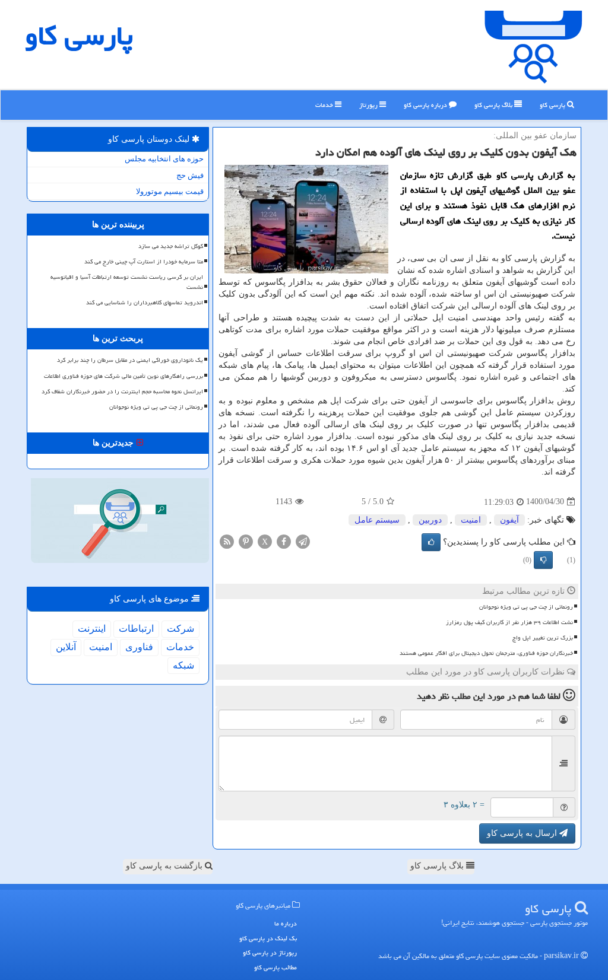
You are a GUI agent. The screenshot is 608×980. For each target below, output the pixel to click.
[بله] (431, 542)
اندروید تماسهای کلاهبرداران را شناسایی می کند (144, 302)
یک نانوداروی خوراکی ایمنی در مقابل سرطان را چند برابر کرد (130, 360)
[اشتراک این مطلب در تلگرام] (302, 540)
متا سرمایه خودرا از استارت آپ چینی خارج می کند (143, 262)
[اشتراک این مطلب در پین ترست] (246, 540)
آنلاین (66, 647)
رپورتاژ (369, 104)
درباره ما (285, 923)
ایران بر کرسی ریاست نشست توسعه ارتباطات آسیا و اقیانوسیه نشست (126, 282)
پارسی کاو (553, 104)
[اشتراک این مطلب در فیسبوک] (284, 540)
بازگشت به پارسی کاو (165, 865)
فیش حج (190, 175)
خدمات (325, 104)
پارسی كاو (79, 35)
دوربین (430, 520)
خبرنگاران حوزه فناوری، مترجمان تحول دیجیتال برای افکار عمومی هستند (486, 653)
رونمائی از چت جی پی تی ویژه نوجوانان (526, 607)
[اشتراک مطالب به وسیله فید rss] (226, 540)
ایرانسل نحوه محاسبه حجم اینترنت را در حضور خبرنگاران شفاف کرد (122, 391)
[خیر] (543, 560)
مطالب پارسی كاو (275, 967)
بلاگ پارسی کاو (438, 865)
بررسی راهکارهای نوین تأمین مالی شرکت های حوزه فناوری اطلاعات (123, 376)
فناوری (139, 647)
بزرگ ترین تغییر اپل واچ (542, 638)
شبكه (183, 665)
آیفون (509, 520)
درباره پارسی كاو (426, 104)
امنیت (471, 520)
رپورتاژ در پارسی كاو (270, 952)
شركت (180, 628)
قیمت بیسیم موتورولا (170, 191)
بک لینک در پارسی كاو (268, 938)
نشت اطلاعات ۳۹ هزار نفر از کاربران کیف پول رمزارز (509, 622)
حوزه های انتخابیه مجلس (164, 158)
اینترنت (92, 628)
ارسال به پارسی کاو (523, 833)
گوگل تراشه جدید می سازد (170, 246)
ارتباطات (136, 628)
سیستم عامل (377, 520)
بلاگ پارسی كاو (494, 104)
